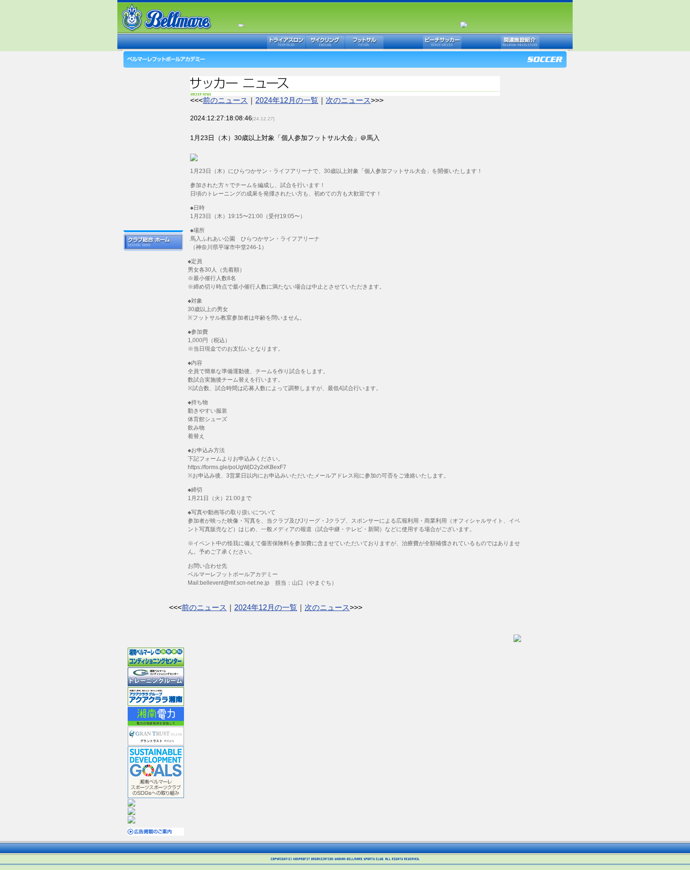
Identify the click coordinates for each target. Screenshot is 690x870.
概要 (153, 120)
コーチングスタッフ (153, 131)
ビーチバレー (247, 42)
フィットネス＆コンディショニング (481, 42)
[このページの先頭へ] (517, 638)
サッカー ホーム (153, 78)
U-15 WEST (153, 160)
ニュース (153, 92)
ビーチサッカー (442, 42)
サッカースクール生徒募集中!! (153, 209)
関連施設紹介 (520, 42)
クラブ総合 (169, 42)
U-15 (153, 150)
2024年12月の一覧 (286, 100)
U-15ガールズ (153, 188)
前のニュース (225, 100)
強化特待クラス (153, 197)
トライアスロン (286, 42)
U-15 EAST (153, 169)
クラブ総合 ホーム (153, 242)
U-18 (153, 141)
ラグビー (403, 42)
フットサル (364, 42)
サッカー (208, 42)
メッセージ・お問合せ (153, 223)
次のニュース (348, 100)
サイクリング (325, 42)
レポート (153, 106)
